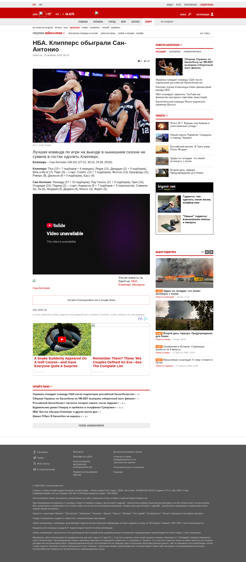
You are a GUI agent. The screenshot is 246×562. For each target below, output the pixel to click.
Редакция (118, 472)
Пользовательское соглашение (128, 467)
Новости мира (163, 352)
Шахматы (115, 27)
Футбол (58, 27)
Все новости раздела (43, 27)
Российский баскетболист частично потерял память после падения (79, 403)
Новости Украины (164, 366)
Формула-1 (95, 27)
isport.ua (42, 309)
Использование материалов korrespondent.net (82, 464)
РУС (34, 4)
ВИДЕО (170, 4)
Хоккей (105, 27)
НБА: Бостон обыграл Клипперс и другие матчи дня (67, 411)
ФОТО (178, 4)
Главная (83, 21)
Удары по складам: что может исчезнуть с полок (187, 160)
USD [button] (57, 14)
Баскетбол (75, 27)
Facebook (42, 452)
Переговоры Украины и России (83, 33)
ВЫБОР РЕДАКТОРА (166, 252)
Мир (123, 21)
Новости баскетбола (168, 45)
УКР (40, 4)
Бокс (66, 27)
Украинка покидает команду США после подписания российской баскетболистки (86, 394)
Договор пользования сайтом (127, 452)
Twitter (40, 458)
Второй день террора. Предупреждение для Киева (186, 171)
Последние (161, 51)
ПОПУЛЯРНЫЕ (190, 4)
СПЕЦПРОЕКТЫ (206, 4)
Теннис (84, 27)
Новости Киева (163, 339)
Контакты (78, 451)
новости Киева (108, 33)
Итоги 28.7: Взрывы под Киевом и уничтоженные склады (189, 124)
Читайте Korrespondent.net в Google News (91, 300)
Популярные (175, 51)
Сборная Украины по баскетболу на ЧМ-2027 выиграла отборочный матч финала (86, 398)
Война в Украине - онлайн (130, 33)
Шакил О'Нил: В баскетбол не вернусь (60, 416)
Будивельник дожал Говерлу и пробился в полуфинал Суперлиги (78, 407)
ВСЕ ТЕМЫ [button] (204, 33)
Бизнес (135, 21)
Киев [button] (35, 14)
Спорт (148, 21)
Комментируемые (192, 51)
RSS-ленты (43, 463)
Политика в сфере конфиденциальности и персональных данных (124, 459)
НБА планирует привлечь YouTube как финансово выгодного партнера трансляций (181, 96)
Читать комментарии (91, 425)
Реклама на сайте (82, 456)
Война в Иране (94, 33)
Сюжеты (160, 115)
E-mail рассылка (46, 469)
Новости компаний (165, 297)
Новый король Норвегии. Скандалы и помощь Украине (190, 136)
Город (112, 21)
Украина (98, 21)
